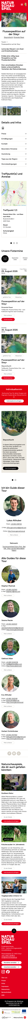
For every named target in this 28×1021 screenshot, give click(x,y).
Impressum (5, 986)
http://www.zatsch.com (14, 666)
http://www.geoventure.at (16, 531)
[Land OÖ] (14, 1011)
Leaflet (18, 205)
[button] (14, 134)
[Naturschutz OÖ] (19, 1017)
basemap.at (24, 205)
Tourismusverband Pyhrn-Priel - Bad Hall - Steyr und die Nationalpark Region (14, 548)
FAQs (3, 983)
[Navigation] (22, 4)
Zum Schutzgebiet (10, 468)
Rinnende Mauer (19, 37)
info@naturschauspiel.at (9, 957)
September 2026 (15, 258)
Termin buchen (8, 319)
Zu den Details (8, 817)
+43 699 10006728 (12, 662)
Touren (3, 42)
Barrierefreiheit (6, 992)
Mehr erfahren (8, 315)
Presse (3, 980)
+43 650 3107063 (11, 735)
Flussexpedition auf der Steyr (10, 44)
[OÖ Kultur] (6, 1017)
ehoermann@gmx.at (12, 700)
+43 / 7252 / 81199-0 (8, 955)
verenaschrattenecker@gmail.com (12, 628)
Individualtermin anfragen (14, 401)
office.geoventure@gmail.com (16, 527)
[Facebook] (14, 753)
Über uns (4, 977)
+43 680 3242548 (11, 698)
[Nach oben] (14, 931)
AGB (2, 995)
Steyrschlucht (8, 37)
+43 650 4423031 (11, 624)
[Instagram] (3, 972)
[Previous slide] (1, 110)
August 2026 (5, 258)
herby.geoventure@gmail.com (16, 737)
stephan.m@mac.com (13, 591)
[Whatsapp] (19, 753)
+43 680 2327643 (11, 589)
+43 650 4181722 (16, 524)
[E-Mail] (9, 753)
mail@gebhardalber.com (14, 664)
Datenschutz (5, 989)
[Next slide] (26, 110)
